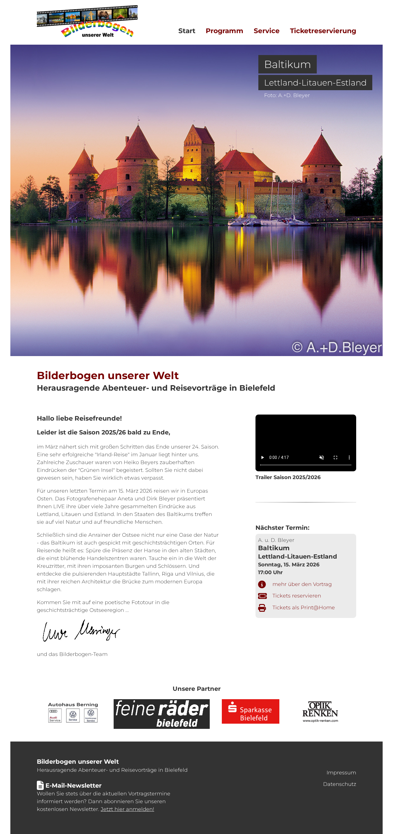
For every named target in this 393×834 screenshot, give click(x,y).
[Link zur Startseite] (87, 35)
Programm (224, 31)
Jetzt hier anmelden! (127, 809)
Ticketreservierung (323, 31)
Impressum (341, 772)
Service (267, 31)
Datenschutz (339, 784)
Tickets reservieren (296, 596)
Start (186, 31)
